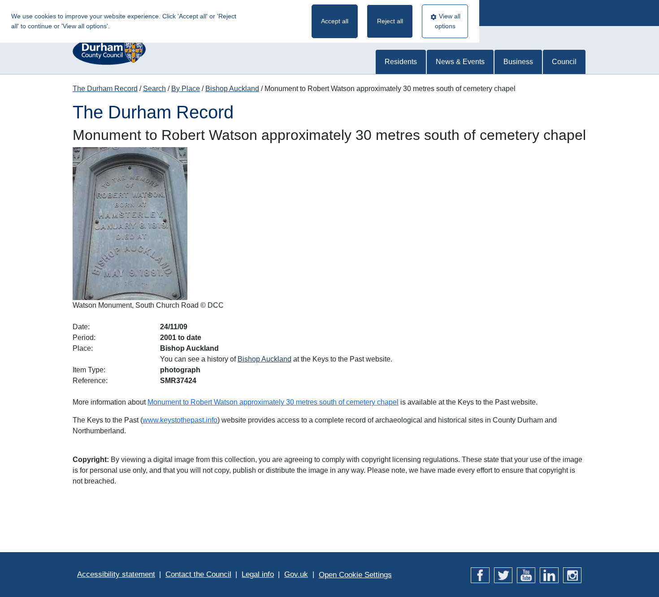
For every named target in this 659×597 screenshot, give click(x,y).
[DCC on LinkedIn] (549, 574)
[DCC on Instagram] (572, 574)
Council (564, 61)
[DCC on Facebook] (479, 574)
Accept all (334, 21)
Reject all (390, 21)
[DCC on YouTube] (526, 574)
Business (518, 61)
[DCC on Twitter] (503, 574)
